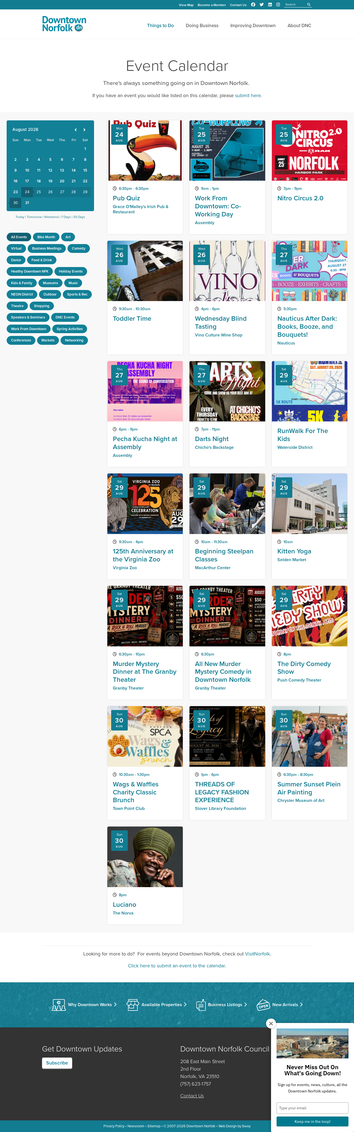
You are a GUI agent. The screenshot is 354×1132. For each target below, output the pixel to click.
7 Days (66, 216)
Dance (16, 260)
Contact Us (238, 4)
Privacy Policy (113, 1126)
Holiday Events (71, 271)
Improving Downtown (253, 25)
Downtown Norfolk (200, 1126)
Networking (74, 340)
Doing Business (202, 25)
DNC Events (65, 317)
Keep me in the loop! (312, 1121)
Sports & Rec (77, 294)
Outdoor (50, 294)
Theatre (17, 306)
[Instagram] (278, 5)
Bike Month (46, 237)
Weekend (51, 216)
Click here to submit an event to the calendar (176, 965)
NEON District (22, 294)
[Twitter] (262, 5)
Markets (47, 340)
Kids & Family (21, 283)
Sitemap (153, 1126)
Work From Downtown (28, 328)
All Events (19, 237)
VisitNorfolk (257, 953)
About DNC (299, 25)
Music (73, 283)
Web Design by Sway (234, 1126)
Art (68, 237)
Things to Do (160, 25)
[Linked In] (270, 5)
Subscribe (57, 1062)
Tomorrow (34, 216)
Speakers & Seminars (28, 317)
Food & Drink (42, 260)
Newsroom (135, 1126)
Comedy (78, 248)
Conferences (21, 340)
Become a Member (212, 4)
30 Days (79, 216)
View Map (186, 4)
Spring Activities (70, 328)
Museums (50, 283)
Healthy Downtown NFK (29, 271)
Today (19, 216)
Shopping (42, 306)
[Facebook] (253, 5)
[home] (64, 25)
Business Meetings (46, 248)
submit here (248, 95)
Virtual (16, 248)
